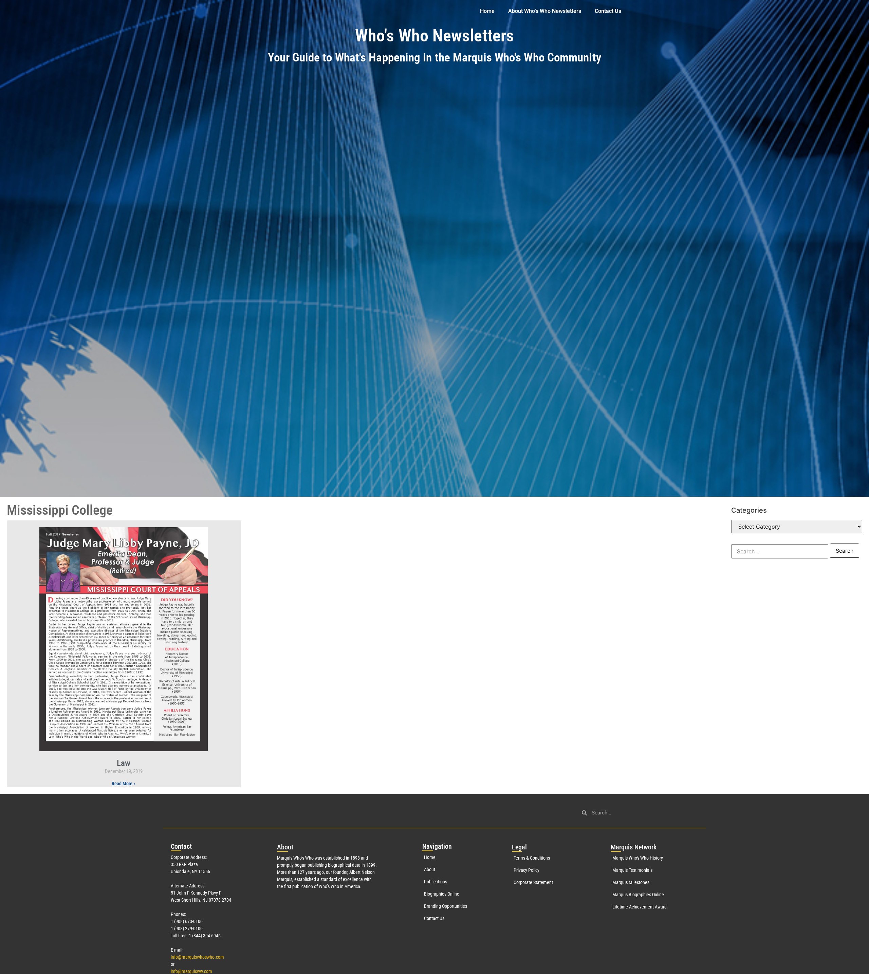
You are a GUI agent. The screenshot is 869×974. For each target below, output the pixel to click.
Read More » (123, 783)
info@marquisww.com (191, 971)
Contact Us (608, 11)
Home (487, 11)
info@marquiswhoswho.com (197, 957)
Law (123, 763)
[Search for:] (779, 551)
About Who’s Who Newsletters (544, 11)
